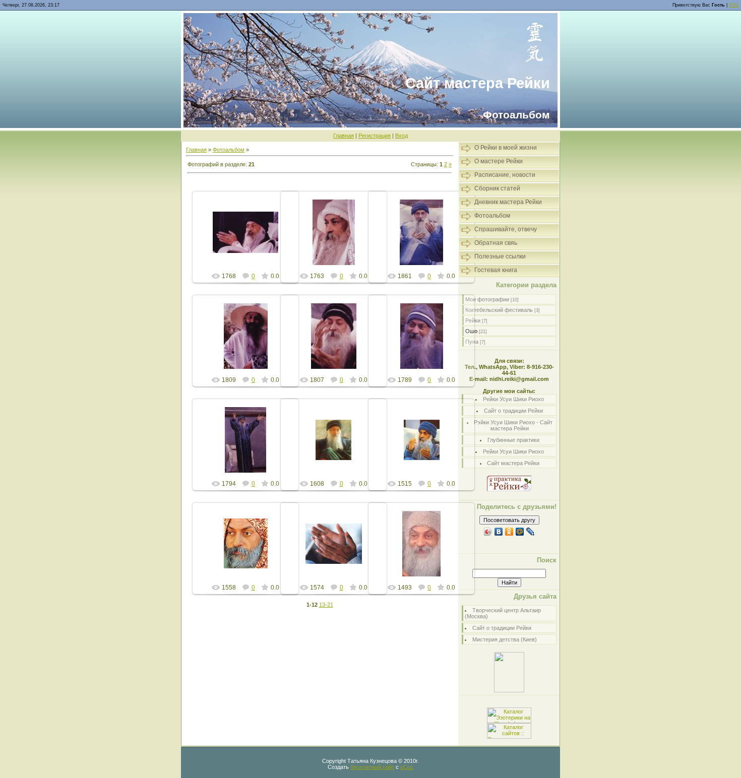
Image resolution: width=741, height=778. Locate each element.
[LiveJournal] (530, 531)
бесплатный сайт (372, 767)
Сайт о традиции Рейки (513, 411)
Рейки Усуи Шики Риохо (513, 399)
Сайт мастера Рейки (513, 463)
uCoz (406, 767)
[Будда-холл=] (509, 690)
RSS (733, 5)
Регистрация (374, 136)
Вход (401, 136)
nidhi (250, 240)
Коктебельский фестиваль (499, 310)
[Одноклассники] (509, 531)
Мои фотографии (487, 299)
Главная (343, 136)
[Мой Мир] (520, 531)
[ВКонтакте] (498, 531)
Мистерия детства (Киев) (504, 639)
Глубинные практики (513, 440)
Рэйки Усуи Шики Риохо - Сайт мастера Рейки (513, 425)
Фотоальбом (228, 150)
